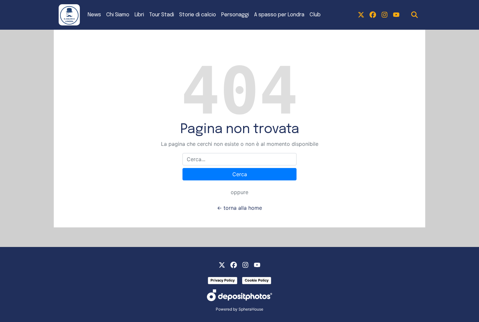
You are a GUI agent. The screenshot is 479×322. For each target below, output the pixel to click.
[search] (414, 15)
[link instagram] (384, 15)
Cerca (239, 174)
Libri (139, 15)
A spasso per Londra (279, 15)
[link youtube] (396, 15)
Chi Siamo (117, 15)
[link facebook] (373, 15)
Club (315, 15)
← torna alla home (239, 208)
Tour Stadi (161, 15)
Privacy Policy (222, 280)
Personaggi (235, 15)
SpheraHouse (251, 309)
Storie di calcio (197, 15)
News (94, 15)
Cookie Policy (257, 280)
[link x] (361, 15)
